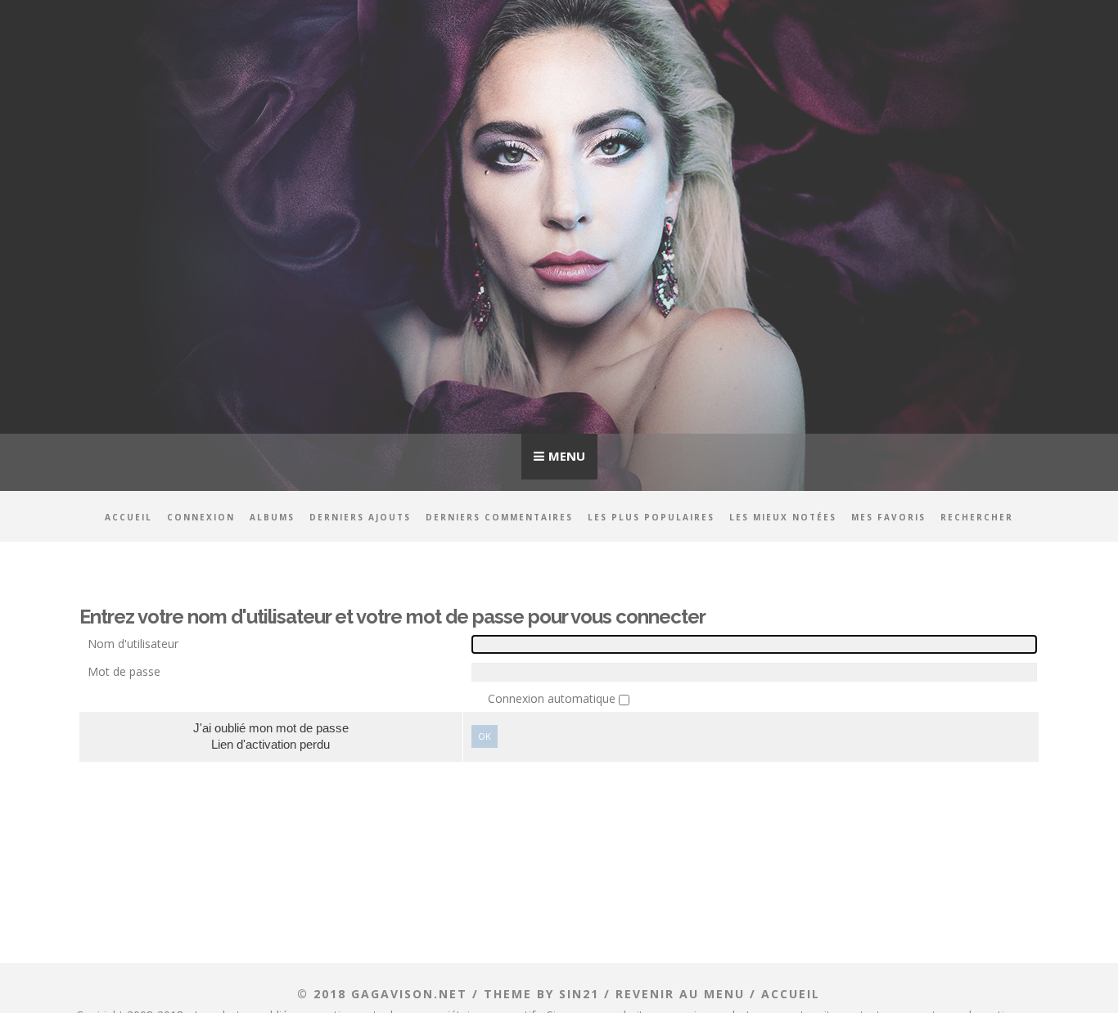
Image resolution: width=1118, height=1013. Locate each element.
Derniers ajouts (360, 517)
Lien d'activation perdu (270, 744)
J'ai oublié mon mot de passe (271, 728)
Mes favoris (888, 517)
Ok (484, 736)
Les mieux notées (782, 517)
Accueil (128, 517)
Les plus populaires (651, 517)
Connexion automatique (553, 698)
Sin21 (579, 994)
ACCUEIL (790, 994)
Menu (566, 456)
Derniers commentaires (499, 517)
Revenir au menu (680, 994)
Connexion (201, 517)
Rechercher (976, 517)
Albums (272, 517)
